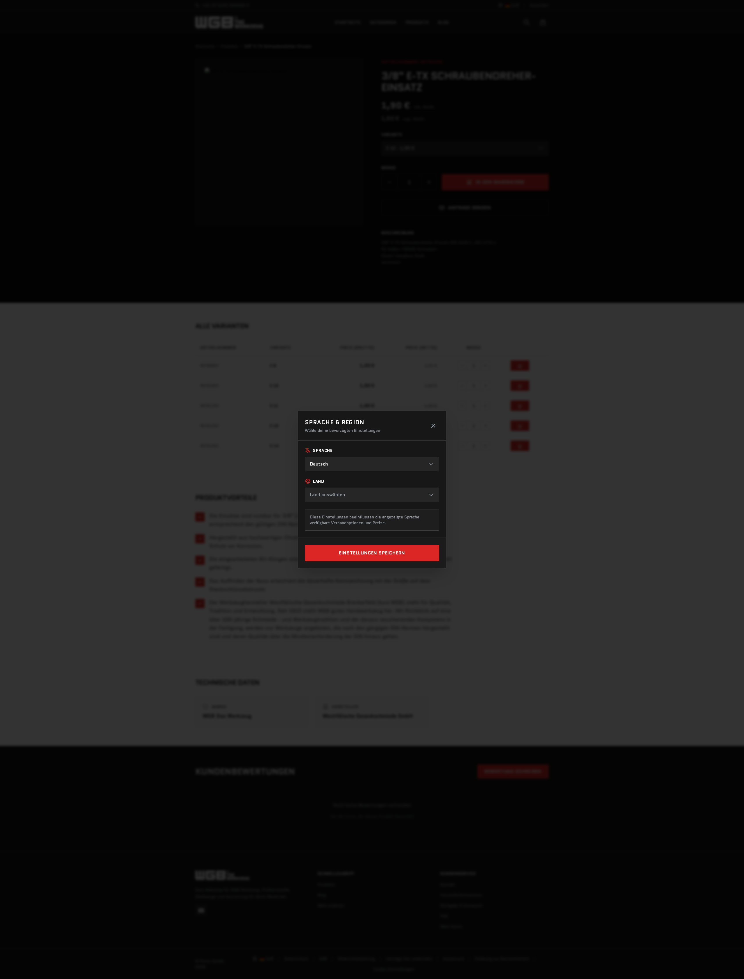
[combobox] (372, 464)
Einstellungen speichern (372, 553)
